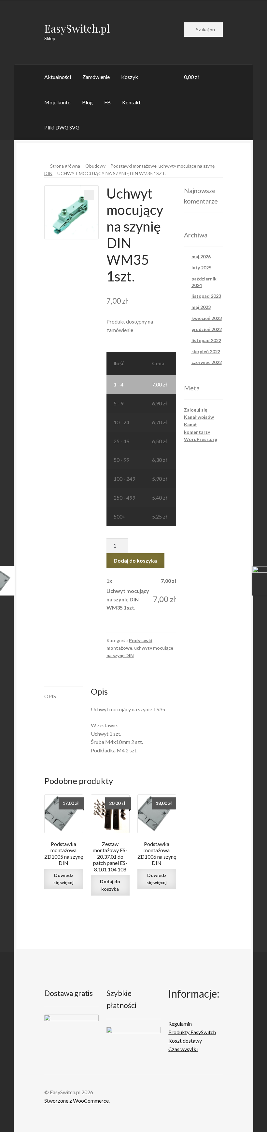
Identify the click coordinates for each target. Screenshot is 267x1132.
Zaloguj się (195, 410)
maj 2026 (201, 256)
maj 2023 (201, 307)
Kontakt (131, 102)
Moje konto (57, 102)
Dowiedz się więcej (63, 878)
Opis (50, 696)
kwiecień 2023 (206, 318)
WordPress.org (200, 439)
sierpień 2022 (205, 351)
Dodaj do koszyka (135, 560)
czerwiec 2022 (206, 362)
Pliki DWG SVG (61, 127)
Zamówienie (96, 77)
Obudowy (95, 166)
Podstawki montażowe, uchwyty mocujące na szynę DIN (139, 648)
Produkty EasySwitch (192, 1032)
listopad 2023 (206, 296)
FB (107, 102)
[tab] (63, 696)
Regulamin (180, 1023)
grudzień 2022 (206, 329)
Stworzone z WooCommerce (76, 1100)
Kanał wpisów (199, 417)
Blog (87, 102)
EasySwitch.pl (77, 28)
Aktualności (57, 77)
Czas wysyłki (183, 1049)
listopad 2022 (206, 340)
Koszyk (129, 77)
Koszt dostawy (185, 1040)
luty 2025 (201, 267)
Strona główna (65, 166)
